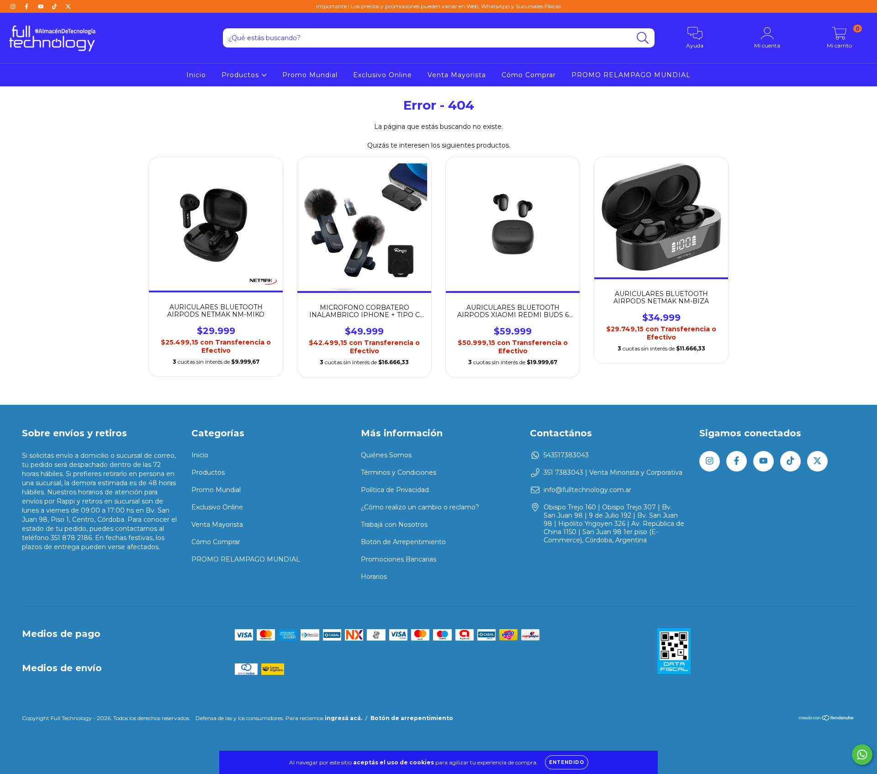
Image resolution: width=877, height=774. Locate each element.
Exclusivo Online (382, 75)
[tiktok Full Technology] (55, 6)
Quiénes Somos (386, 455)
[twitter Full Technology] (68, 6)
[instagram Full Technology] (14, 6)
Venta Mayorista (457, 75)
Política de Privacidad (395, 490)
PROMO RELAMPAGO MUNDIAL (631, 75)
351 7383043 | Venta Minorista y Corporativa (613, 472)
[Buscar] (643, 38)
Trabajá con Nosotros (394, 524)
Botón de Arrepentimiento (403, 542)
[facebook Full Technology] (27, 6)
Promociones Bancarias (398, 559)
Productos (241, 75)
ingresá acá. (343, 718)
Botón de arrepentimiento (411, 718)
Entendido (566, 762)
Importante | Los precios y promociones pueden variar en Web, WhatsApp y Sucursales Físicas (438, 6)
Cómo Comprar (529, 75)
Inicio (196, 75)
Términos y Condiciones (398, 472)
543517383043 (566, 455)
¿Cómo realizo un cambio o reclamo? (420, 507)
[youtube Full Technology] (41, 6)
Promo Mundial (310, 75)
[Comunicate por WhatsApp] (862, 754)
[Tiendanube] (826, 719)
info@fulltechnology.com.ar (587, 490)
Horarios (374, 577)
